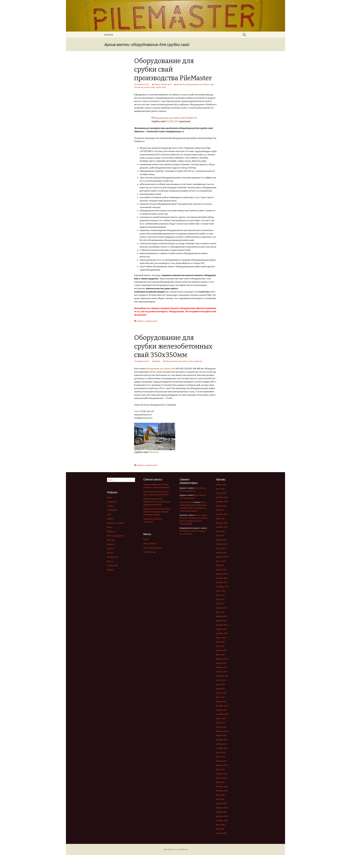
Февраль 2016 (222, 659)
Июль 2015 (220, 684)
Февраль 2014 (222, 731)
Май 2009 (220, 799)
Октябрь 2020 (221, 527)
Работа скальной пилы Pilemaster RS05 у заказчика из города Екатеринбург (156, 502)
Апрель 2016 (221, 650)
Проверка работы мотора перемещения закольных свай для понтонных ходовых (156, 512)
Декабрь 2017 (222, 578)
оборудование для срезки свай (160, 368)
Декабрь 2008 (222, 816)
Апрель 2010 (221, 778)
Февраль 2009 (222, 807)
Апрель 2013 (221, 761)
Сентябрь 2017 (222, 586)
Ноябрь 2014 (221, 710)
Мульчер (110, 540)
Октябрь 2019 (221, 544)
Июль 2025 (220, 489)
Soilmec (110, 518)
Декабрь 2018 (222, 557)
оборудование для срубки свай (199, 84)
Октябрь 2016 (221, 633)
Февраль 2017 (222, 616)
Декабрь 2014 (222, 705)
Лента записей (149, 543)
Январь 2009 (221, 812)
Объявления (112, 557)
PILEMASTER (112, 510)
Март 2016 (220, 654)
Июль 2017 (220, 595)
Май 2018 (220, 565)
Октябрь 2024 (221, 501)
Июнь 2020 (220, 531)
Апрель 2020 (221, 540)
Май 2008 (220, 829)
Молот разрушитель (115, 535)
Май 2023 (220, 510)
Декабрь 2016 (222, 625)
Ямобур (110, 569)
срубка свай (160, 87)
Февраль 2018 (222, 574)
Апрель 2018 (221, 569)
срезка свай (149, 87)
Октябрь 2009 (221, 790)
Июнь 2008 (220, 824)
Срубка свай (166, 84)
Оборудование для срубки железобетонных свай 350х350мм (173, 346)
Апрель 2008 (221, 833)
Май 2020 (220, 535)
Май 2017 (220, 603)
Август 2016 (221, 637)
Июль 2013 (220, 756)
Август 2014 (221, 718)
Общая (157, 84)
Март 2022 (220, 518)
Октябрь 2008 (221, 820)
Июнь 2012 (220, 769)
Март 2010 (220, 782)
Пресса (110, 561)
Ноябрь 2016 (221, 629)
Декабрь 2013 (222, 739)
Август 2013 (221, 752)
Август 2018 (221, 561)
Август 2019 (221, 548)
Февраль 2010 (222, 786)
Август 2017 (221, 591)
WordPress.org (149, 552)
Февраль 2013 (222, 765)
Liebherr (110, 506)
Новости (110, 544)
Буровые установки (115, 523)
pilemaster (180, 84)
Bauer (109, 497)
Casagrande (112, 501)
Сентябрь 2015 (222, 676)
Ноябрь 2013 (221, 744)
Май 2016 (220, 646)
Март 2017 (220, 612)
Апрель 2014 (221, 727)
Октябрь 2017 (221, 582)
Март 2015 (220, 697)
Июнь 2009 (220, 795)
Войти (146, 539)
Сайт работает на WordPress (175, 849)
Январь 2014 (221, 735)
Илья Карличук (186, 502)
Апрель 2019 (221, 552)
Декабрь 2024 (222, 497)
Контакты (108, 34)
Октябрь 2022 (221, 514)
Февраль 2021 (222, 523)
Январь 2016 (221, 663)
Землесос (111, 531)
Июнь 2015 (220, 688)
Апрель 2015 (221, 693)
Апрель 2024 (221, 506)
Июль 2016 (220, 642)
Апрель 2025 (221, 493)
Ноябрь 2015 (221, 667)
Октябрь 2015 (221, 671)
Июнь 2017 (220, 599)
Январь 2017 (221, 620)
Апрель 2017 (221, 608)
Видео (110, 527)
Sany (109, 514)
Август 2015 (221, 680)
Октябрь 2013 (221, 748)
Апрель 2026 (221, 484)
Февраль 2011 (222, 773)
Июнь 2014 (220, 722)
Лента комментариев (152, 547)
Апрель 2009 (221, 803)
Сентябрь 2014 (222, 714)
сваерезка (138, 87)
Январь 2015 (221, 701)
